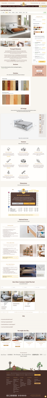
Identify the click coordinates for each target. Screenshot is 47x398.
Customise (17, 203)
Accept (29, 203)
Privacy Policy (18, 200)
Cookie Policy (25, 200)
